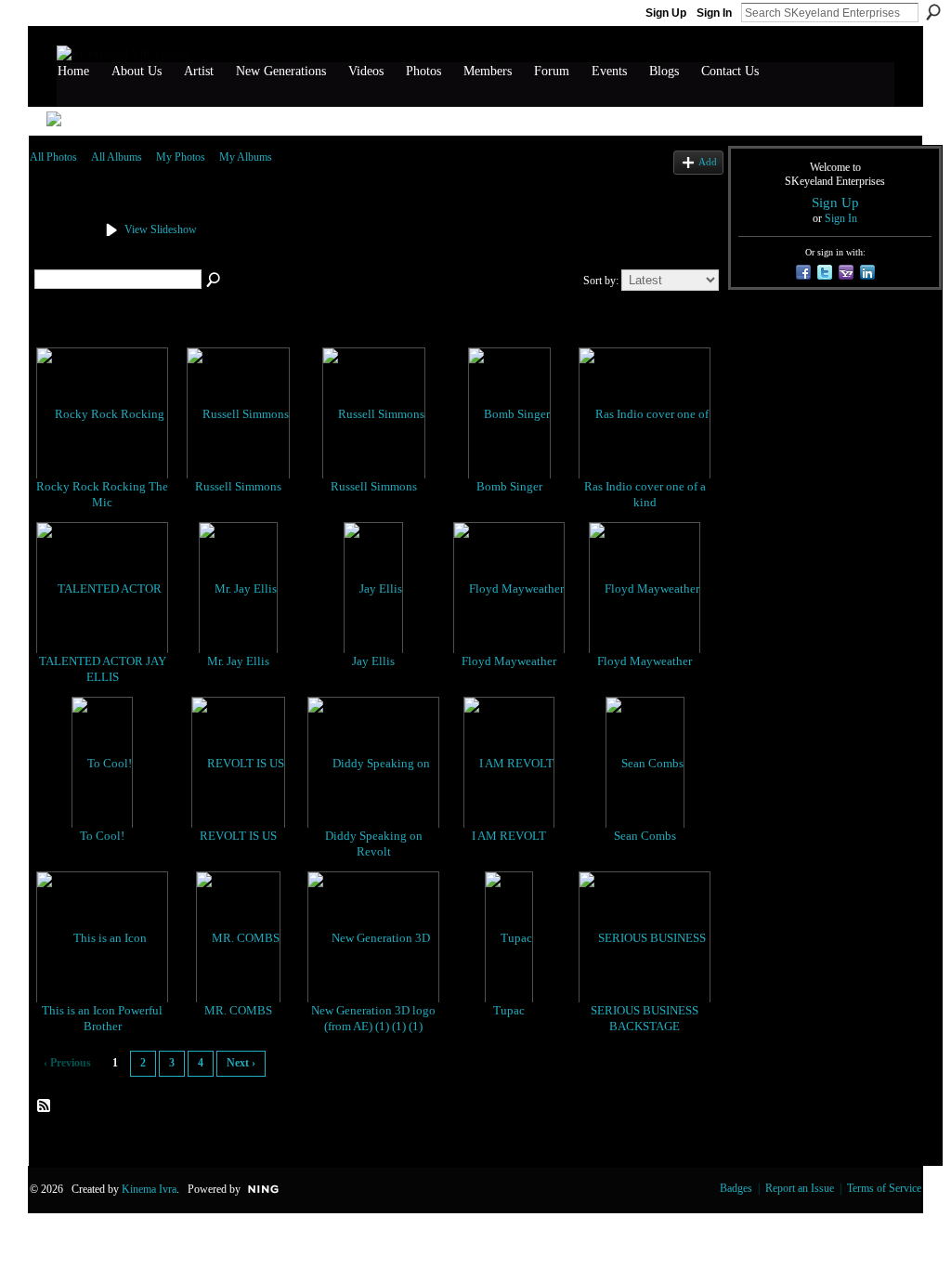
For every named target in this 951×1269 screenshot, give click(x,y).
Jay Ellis (373, 661)
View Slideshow (160, 229)
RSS (44, 1106)
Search (933, 12)
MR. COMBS (238, 1010)
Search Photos (214, 280)
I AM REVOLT (509, 836)
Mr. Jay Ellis (238, 661)
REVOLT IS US (238, 836)
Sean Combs (645, 836)
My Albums (245, 157)
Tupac (509, 1010)
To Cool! (102, 836)
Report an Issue (799, 1188)
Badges (736, 1188)
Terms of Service (884, 1188)
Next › (241, 1062)
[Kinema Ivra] (59, 252)
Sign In (714, 13)
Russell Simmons (238, 486)
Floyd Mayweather (509, 661)
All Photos (53, 157)
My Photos (180, 157)
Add (707, 161)
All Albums (116, 157)
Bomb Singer (509, 486)
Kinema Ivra (149, 1189)
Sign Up (665, 13)
